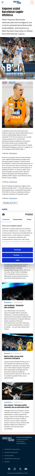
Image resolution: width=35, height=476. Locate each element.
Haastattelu (7, 302)
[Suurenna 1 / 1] (31, 84)
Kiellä (17, 260)
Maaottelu (7, 353)
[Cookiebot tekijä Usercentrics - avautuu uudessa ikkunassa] (25, 214)
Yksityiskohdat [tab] (17, 219)
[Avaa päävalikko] (2, 2)
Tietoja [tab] (29, 219)
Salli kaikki (17, 250)
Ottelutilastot (13, 153)
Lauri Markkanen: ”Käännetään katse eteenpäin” (14, 307)
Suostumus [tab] (6, 219)
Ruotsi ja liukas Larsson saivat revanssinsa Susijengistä (13, 357)
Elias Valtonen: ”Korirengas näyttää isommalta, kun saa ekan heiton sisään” (17, 406)
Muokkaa (16, 255)
